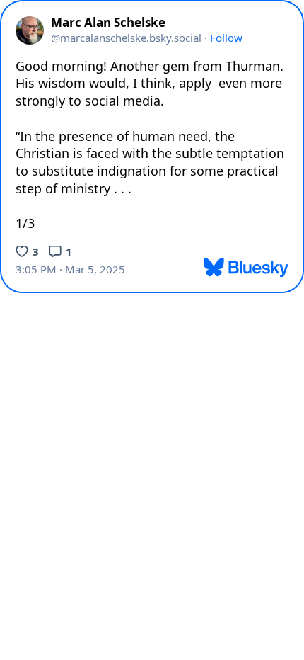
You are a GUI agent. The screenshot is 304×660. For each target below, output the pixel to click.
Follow (226, 37)
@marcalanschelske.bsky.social (126, 37)
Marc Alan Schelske (108, 23)
